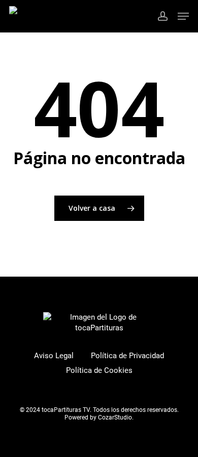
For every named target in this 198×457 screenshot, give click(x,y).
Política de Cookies (99, 370)
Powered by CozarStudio (98, 417)
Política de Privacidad (127, 355)
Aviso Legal (54, 355)
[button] (183, 16)
